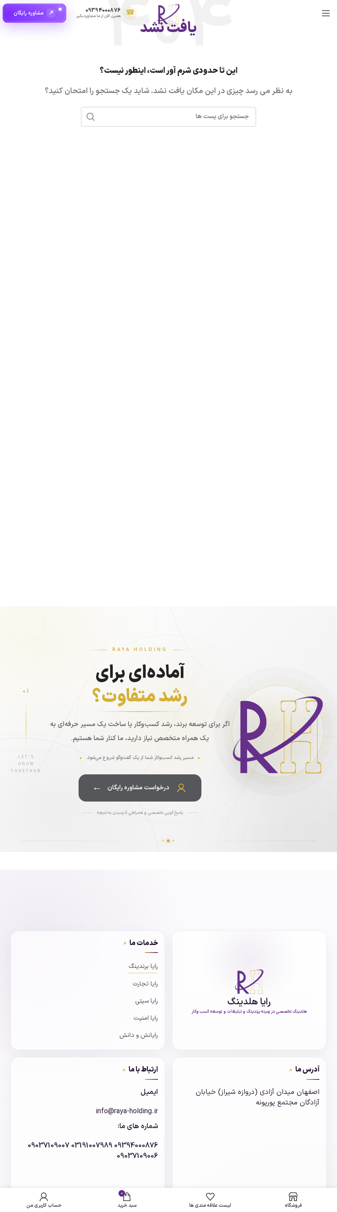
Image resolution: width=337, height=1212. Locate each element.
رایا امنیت (145, 1018)
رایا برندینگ (143, 966)
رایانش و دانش (138, 1035)
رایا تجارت (145, 984)
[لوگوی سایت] (168, 12)
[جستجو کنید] (91, 117)
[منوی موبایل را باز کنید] (326, 13)
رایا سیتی (146, 1001)
